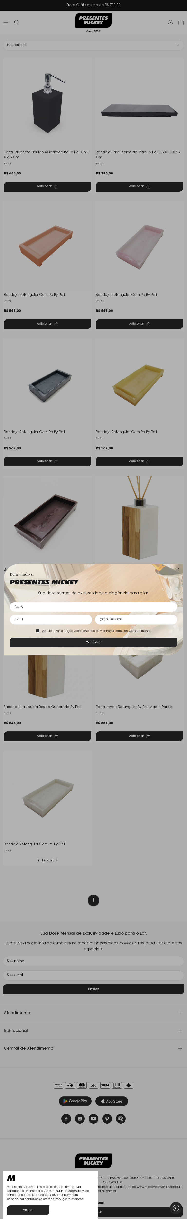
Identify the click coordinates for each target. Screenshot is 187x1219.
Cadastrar (94, 642)
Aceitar (28, 1210)
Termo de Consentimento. (133, 631)
